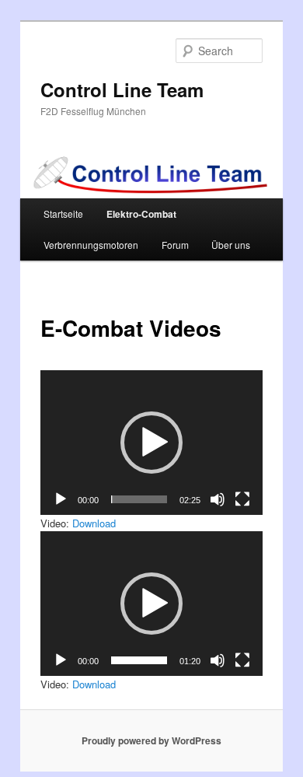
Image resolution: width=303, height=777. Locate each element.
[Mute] (217, 499)
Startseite (63, 213)
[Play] (60, 499)
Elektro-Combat (141, 214)
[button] (151, 442)
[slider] (139, 499)
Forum (175, 244)
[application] (151, 442)
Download (94, 523)
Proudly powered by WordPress (151, 740)
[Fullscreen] (242, 499)
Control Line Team (122, 89)
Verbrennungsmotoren (91, 244)
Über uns (230, 244)
